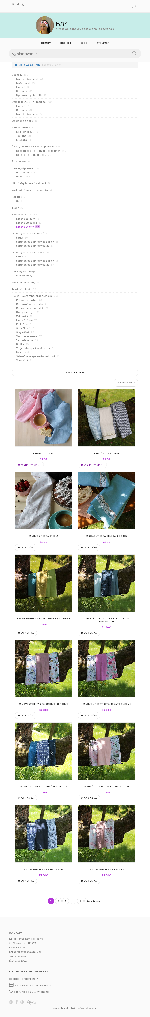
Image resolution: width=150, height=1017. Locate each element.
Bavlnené (24, 91)
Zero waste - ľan (30, 65)
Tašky (18, 207)
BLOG (83, 43)
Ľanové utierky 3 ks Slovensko (43, 869)
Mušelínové (25, 83)
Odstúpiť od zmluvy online (31, 992)
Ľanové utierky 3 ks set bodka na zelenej (43, 618)
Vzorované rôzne (29, 336)
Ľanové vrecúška (29, 222)
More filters (76, 372)
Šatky (22, 237)
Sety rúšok (25, 332)
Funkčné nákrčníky (26, 282)
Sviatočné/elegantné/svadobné (37, 356)
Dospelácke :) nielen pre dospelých (41, 150)
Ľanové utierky (27, 226)
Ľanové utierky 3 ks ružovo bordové (43, 704)
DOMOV (46, 43)
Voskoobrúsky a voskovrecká (32, 190)
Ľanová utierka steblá (44, 536)
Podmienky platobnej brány (33, 985)
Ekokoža (23, 140)
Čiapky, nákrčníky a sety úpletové (36, 146)
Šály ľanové (21, 161)
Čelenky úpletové (26, 168)
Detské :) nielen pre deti (33, 154)
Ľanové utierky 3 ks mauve (106, 869)
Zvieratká (24, 316)
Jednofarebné (27, 340)
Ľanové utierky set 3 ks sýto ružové (106, 704)
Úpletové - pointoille (31, 95)
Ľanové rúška (26, 320)
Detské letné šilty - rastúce (32, 102)
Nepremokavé (27, 131)
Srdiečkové (25, 328)
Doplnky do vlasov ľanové (30, 233)
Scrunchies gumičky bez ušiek (37, 241)
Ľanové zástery (27, 218)
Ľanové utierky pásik (107, 453)
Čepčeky (20, 75)
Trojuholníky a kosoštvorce (35, 348)
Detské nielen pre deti (32, 308)
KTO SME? (103, 43)
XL (19, 201)
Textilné (23, 135)
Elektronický (25, 275)
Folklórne (24, 324)
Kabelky (18, 196)
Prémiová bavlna (29, 300)
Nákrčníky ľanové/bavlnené (31, 183)
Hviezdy (22, 352)
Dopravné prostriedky (31, 304)
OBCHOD (65, 43)
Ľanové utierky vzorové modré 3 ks (44, 786)
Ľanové (23, 87)
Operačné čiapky (25, 121)
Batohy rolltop (23, 127)
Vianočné (23, 360)
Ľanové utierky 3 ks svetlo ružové (106, 786)
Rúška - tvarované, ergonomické (35, 296)
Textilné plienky (24, 289)
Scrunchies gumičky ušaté (35, 245)
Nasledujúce (93, 901)
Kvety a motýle (28, 312)
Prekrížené (25, 172)
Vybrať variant (30, 465)
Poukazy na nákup (25, 271)
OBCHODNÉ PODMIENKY (23, 979)
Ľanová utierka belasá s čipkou (106, 536)
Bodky (22, 344)
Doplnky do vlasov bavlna (31, 252)
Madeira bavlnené (29, 79)
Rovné (23, 176)
